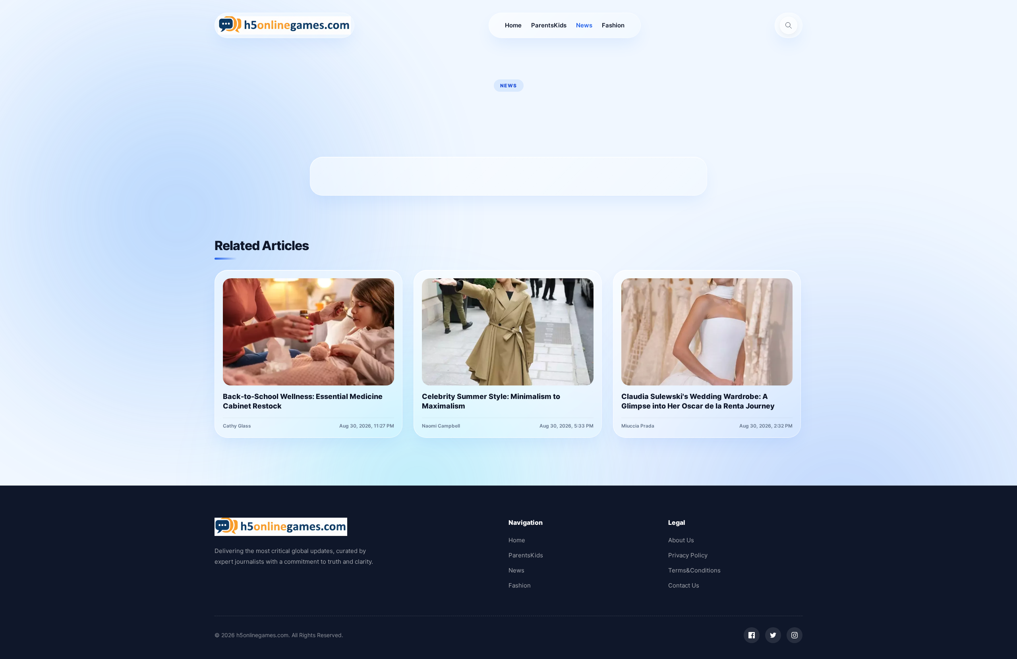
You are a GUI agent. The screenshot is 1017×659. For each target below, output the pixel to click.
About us (681, 540)
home (513, 25)
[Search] (788, 25)
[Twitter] (773, 635)
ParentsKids (549, 25)
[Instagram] (794, 635)
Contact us (683, 585)
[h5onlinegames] (284, 25)
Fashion (613, 25)
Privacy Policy (688, 555)
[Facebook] (752, 635)
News (584, 25)
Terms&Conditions (694, 570)
